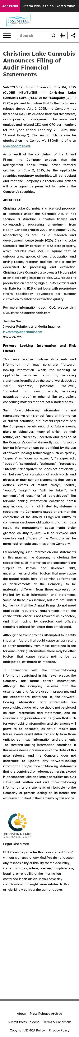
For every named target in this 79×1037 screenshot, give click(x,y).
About (21, 1013)
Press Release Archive (46, 1013)
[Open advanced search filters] (62, 35)
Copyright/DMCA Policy (27, 1030)
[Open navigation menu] (7, 35)
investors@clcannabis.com (22, 332)
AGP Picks (10, 6)
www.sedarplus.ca (16, 146)
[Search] (53, 35)
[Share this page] (73, 35)
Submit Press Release (24, 1022)
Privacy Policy (59, 1030)
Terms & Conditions (57, 1022)
